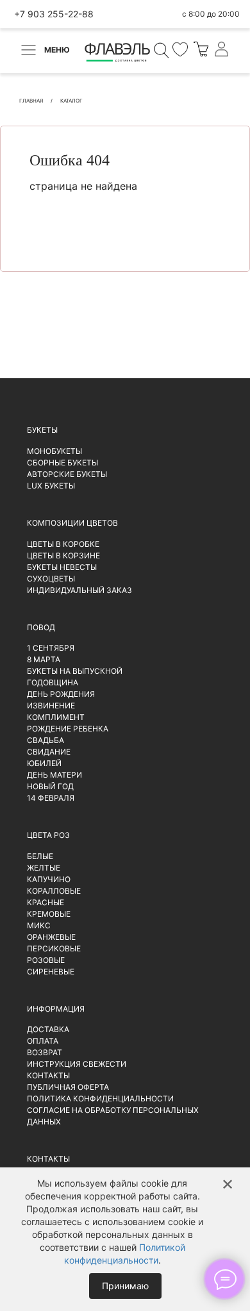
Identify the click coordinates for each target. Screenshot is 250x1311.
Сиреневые (50, 971)
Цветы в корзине (63, 555)
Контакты (48, 1075)
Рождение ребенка (67, 728)
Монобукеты (54, 451)
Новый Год (50, 786)
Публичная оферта (68, 1087)
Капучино (49, 879)
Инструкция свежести (76, 1064)
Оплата (42, 1041)
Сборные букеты (62, 462)
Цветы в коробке (63, 544)
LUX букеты (51, 485)
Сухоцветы (51, 578)
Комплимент (56, 717)
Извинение (51, 705)
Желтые (43, 868)
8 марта (43, 659)
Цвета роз (48, 835)
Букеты (42, 430)
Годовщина (52, 682)
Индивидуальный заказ (79, 590)
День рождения (61, 694)
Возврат (44, 1052)
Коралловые (54, 891)
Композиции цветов (72, 523)
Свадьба (45, 740)
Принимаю (125, 1285)
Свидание (49, 751)
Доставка (48, 1029)
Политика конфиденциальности (100, 1098)
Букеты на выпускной (74, 671)
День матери (54, 775)
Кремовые (49, 914)
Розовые (46, 960)
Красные (45, 902)
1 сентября (50, 648)
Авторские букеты (67, 474)
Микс (39, 925)
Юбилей (44, 763)
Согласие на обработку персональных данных (113, 1115)
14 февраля (50, 798)
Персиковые (54, 948)
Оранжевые (51, 937)
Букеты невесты (62, 567)
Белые (40, 856)
